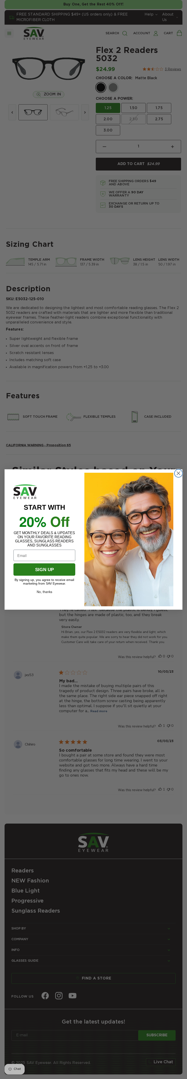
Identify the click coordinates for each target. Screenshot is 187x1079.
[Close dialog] (178, 473)
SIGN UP (44, 569)
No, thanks (44, 591)
